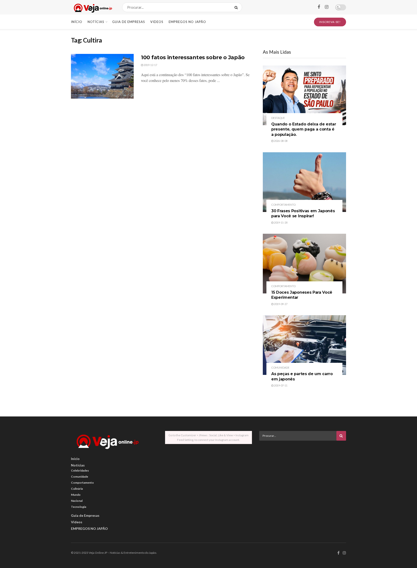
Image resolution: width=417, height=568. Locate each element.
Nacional (77, 500)
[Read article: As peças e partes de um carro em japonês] (304, 345)
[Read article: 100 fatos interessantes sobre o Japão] (102, 76)
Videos (156, 22)
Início (76, 22)
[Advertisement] (302, 478)
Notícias (96, 22)
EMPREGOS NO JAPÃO (187, 22)
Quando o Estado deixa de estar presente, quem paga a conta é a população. (303, 129)
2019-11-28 (280, 222)
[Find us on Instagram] (326, 7)
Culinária (77, 488)
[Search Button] (237, 7)
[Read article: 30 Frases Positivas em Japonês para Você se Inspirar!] (304, 182)
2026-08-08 (280, 140)
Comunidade (280, 367)
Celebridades (80, 470)
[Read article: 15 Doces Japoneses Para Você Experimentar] (304, 263)
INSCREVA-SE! (330, 22)
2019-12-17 (150, 64)
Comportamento (283, 204)
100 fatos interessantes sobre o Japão (193, 57)
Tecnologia (78, 507)
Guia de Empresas (128, 22)
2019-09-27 (280, 304)
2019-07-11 (280, 385)
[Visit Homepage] (92, 7)
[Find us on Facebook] (319, 7)
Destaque (278, 118)
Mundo (76, 494)
